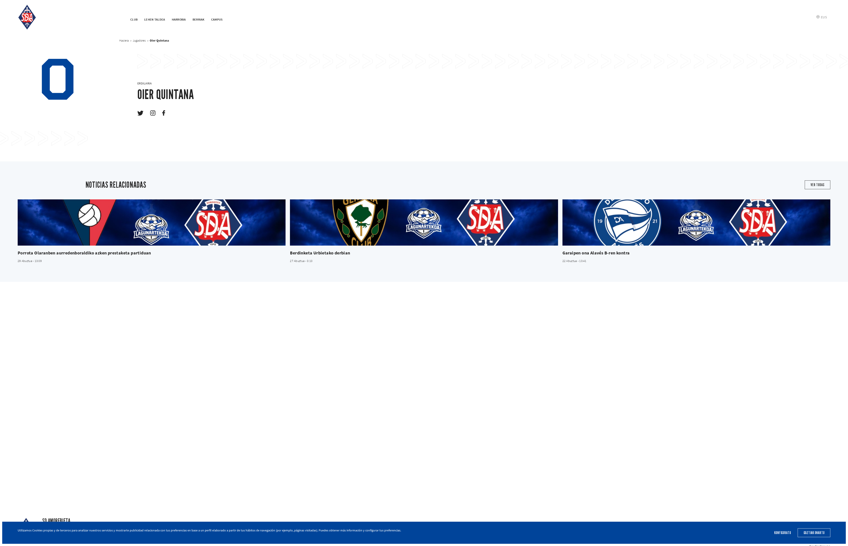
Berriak (198, 19)
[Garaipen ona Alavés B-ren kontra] (696, 222)
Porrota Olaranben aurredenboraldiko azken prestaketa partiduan (84, 253)
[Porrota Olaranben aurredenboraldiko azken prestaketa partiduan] (152, 222)
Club (134, 19)
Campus (217, 19)
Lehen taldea (154, 19)
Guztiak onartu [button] (814, 533)
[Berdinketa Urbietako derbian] (424, 222)
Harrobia (179, 19)
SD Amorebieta (56, 521)
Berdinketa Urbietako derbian (320, 253)
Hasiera (124, 40)
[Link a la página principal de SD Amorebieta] (68, 17)
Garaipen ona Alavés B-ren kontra (596, 253)
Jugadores (139, 40)
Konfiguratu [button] (782, 533)
